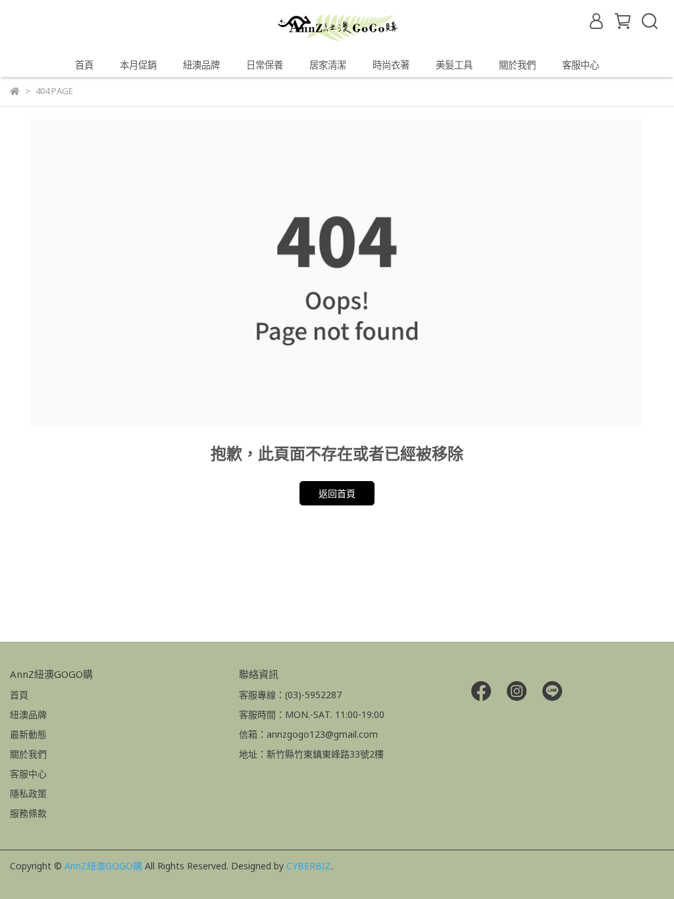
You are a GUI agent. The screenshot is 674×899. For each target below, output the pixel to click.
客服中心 (580, 65)
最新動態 (28, 734)
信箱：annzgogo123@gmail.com (308, 734)
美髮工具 (454, 65)
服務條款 (28, 813)
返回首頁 (337, 493)
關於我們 (517, 65)
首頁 (84, 65)
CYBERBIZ (308, 866)
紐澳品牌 (28, 714)
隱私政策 (28, 793)
